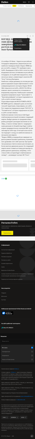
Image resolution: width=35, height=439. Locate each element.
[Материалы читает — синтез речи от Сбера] (27, 36)
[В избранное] (33, 36)
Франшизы (30, 6)
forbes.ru (16, 369)
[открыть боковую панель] (29, 2)
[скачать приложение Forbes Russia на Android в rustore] (7, 313)
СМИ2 (4, 417)
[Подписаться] (32, 341)
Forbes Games (10, 6)
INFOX (22, 417)
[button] (33, 2)
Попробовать (17, 48)
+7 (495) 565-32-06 (20, 399)
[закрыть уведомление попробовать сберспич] (27, 40)
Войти (24, 2)
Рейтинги (22, 6)
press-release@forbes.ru (27, 396)
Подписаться (7, 233)
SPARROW (13, 417)
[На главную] (4, 2)
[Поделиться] (30, 36)
